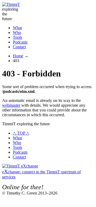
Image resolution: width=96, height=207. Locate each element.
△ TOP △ (21, 133)
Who (17, 32)
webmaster (11, 105)
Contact (19, 47)
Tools (17, 37)
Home (18, 56)
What (17, 27)
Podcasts (20, 42)
